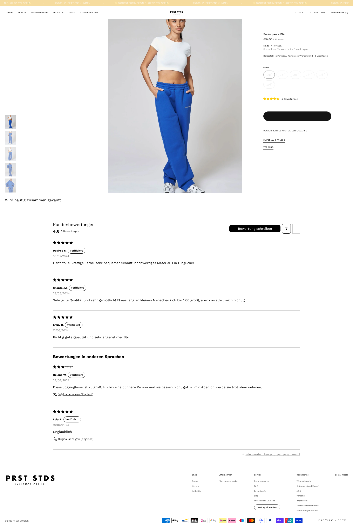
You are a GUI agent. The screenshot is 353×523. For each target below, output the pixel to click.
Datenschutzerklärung (308, 486)
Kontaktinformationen (308, 505)
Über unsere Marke (228, 481)
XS (271, 76)
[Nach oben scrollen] (346, 516)
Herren (195, 486)
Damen (195, 481)
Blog (256, 496)
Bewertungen (260, 491)
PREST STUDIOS (20, 521)
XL (324, 76)
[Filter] (286, 229)
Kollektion (197, 491)
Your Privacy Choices (264, 501)
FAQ (256, 486)
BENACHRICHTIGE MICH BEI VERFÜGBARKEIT (286, 130)
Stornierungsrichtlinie (307, 510)
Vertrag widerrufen (267, 507)
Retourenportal (261, 481)
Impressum (302, 501)
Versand (301, 496)
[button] (297, 12)
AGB (299, 491)
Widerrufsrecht (304, 481)
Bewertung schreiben (255, 229)
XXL (271, 86)
